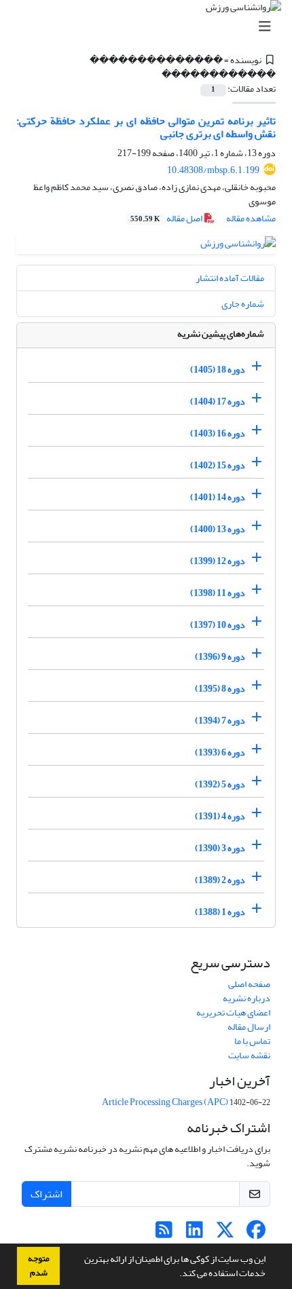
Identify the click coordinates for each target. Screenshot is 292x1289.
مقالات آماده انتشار (230, 278)
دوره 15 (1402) (217, 465)
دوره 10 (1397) (217, 625)
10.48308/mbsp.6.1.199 (213, 170)
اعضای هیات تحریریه (233, 1012)
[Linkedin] (194, 1234)
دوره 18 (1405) (217, 369)
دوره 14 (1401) (217, 497)
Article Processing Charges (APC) (165, 1102)
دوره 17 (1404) (217, 401)
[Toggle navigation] (150, 27)
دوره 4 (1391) (220, 816)
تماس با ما (252, 1041)
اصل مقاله (167, 218)
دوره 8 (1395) (220, 688)
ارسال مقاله (248, 1026)
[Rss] (164, 1234)
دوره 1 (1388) (220, 912)
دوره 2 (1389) (220, 880)
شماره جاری (242, 304)
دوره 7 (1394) (220, 720)
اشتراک (46, 1194)
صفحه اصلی (249, 984)
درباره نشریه (246, 998)
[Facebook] (255, 1234)
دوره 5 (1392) (220, 784)
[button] (176, 1275)
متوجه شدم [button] (39, 1265)
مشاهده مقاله (251, 218)
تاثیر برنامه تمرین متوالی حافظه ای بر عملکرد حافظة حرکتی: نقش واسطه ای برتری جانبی (146, 127)
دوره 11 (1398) (217, 593)
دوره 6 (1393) (220, 752)
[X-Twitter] (225, 1234)
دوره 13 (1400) (217, 529)
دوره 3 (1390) (220, 848)
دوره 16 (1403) (217, 433)
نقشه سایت (249, 1055)
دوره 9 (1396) (220, 657)
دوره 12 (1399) (217, 561)
